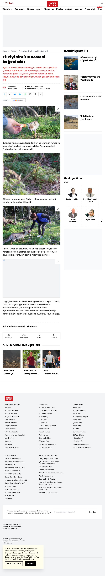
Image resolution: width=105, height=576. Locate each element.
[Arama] (3, 3)
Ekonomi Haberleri (11, 410)
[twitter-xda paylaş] (10, 94)
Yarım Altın (77, 426)
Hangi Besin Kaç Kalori (13, 477)
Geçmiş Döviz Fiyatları (47, 479)
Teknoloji (90, 9)
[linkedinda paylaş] (20, 94)
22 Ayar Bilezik (78, 435)
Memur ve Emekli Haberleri (15, 435)
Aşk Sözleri (77, 413)
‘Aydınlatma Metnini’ (13, 559)
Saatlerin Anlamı (79, 410)
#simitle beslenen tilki (14, 326)
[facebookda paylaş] (5, 94)
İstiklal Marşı (43, 416)
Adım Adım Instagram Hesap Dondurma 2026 (50, 483)
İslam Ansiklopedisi (12, 471)
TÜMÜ (66, 182)
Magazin (49, 9)
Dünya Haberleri (11, 423)
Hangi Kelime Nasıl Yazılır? (15, 483)
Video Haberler (10, 455)
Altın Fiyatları (9, 438)
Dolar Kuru (9, 441)
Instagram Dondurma (47, 444)
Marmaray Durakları (12, 492)
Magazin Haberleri (12, 416)
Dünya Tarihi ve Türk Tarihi (15, 468)
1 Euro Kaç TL (77, 441)
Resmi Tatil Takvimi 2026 (48, 492)
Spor (38, 9)
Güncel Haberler (11, 413)
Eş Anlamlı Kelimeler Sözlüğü (16, 480)
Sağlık (68, 9)
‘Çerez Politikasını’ (30, 557)
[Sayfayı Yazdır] (35, 94)
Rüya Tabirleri (10, 465)
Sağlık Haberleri (11, 426)
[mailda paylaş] (30, 94)
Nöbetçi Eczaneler (45, 413)
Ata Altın (76, 429)
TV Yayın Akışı (44, 441)
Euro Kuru (8, 444)
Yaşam (14, 51)
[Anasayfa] (9, 398)
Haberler (6, 51)
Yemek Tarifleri (78, 404)
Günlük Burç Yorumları (47, 426)
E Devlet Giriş (43, 423)
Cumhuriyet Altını (79, 432)
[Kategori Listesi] (102, 3)
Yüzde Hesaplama (46, 476)
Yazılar (79, 9)
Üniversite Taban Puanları (14, 461)
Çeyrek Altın (77, 423)
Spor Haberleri (10, 419)
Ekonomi (19, 9)
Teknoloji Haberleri (12, 432)
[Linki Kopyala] (40, 94)
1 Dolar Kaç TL (78, 438)
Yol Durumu (43, 435)
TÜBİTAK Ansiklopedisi (13, 474)
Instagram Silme (45, 447)
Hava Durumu (44, 432)
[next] (59, 363)
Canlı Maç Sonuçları (81, 444)
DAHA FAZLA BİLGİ (14, 564)
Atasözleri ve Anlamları (48, 455)
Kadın (59, 9)
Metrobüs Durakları (12, 489)
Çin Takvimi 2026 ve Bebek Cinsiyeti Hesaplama (49, 462)
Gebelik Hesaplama (46, 470)
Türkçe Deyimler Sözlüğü (48, 458)
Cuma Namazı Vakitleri (48, 410)
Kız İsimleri (9, 498)
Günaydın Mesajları (80, 416)
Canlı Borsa (43, 404)
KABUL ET (30, 564)
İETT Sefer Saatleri (45, 467)
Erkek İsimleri (9, 495)
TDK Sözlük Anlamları (13, 458)
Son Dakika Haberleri (12, 404)
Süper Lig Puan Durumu (82, 447)
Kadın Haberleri (10, 429)
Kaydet (92, 512)
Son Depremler (44, 429)
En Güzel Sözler (10, 486)
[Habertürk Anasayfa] (52, 3)
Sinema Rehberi (45, 438)
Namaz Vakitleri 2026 (47, 407)
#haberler (32, 326)
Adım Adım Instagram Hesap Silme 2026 (50, 488)
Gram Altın (77, 419)
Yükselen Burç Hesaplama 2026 (51, 473)
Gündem (7, 9)
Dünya (30, 9)
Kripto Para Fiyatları (12, 447)
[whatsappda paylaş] (25, 94)
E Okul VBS (43, 419)
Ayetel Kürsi (77, 407)
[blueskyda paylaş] (15, 94)
